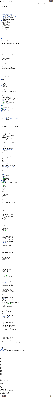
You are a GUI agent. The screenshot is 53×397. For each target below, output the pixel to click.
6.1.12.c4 (4, 298)
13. (1, 57)
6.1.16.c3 (9, 106)
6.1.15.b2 (7, 106)
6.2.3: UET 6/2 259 (15, 118)
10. (1, 20)
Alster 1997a (1, 348)
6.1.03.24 (4, 181)
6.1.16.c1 (7, 100)
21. (1, 90)
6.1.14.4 (4, 103)
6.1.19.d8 (4, 28)
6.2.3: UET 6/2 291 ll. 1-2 (9, 149)
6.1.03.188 (4, 282)
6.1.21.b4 (10, 166)
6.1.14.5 (4, 106)
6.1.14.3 (4, 100)
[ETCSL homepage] (4, 396)
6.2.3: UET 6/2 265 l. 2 (13, 14)
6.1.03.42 (4, 158)
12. (1, 41)
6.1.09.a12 (4, 166)
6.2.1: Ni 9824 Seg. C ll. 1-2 (14, 158)
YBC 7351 (4, 118)
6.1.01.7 (4, 174)
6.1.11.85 (4, 242)
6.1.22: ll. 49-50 (8, 118)
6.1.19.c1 (7, 177)
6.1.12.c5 (4, 341)
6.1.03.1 (4, 316)
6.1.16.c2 (9, 103)
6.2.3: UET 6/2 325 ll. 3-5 (9, 39)
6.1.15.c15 (4, 37)
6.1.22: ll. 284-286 (8, 14)
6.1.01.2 (4, 152)
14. (1, 111)
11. (1, 21)
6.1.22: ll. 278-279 (8, 158)
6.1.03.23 (4, 14)
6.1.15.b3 (4, 109)
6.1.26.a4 (11, 118)
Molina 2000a (2, 350)
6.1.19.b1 (7, 166)
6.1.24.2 (13, 166)
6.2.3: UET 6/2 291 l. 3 (8, 152)
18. (1, 87)
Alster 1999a (1, 349)
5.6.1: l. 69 (4, 18)
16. (1, 85)
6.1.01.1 (4, 149)
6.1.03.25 (4, 177)
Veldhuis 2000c (2, 351)
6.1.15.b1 (7, 103)
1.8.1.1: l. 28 (7, 316)
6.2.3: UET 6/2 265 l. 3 (13, 16)
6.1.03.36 (4, 39)
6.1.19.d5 (4, 26)
